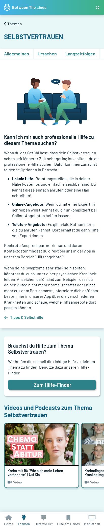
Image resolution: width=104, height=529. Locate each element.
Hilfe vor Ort (44, 524)
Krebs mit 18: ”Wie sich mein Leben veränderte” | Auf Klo (35, 473)
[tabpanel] (52, 191)
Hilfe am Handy (68, 524)
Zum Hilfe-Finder (52, 385)
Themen (14, 23)
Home (8, 524)
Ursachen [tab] (47, 53)
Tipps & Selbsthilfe (26, 317)
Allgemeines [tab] (16, 53)
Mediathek (92, 524)
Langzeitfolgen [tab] (80, 53)
